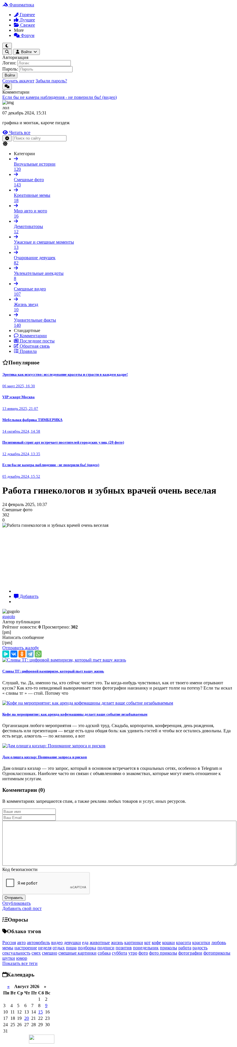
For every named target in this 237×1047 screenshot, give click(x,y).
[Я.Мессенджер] (5, 654)
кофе (156, 942)
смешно (49, 952)
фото (143, 952)
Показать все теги (20, 963)
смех (36, 952)
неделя (44, 947)
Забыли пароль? (51, 80)
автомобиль (38, 942)
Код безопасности (20, 869)
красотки (201, 942)
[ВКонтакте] (13, 654)
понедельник (146, 947)
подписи (105, 947)
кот (147, 942)
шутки (8, 958)
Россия (9, 942)
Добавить (28, 596)
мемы (7, 947)
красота (183, 942)
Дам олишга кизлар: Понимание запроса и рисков (44, 757)
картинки (133, 942)
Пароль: (10, 68)
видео (57, 942)
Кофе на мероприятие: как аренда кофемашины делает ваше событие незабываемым (74, 714)
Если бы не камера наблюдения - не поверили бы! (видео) (59, 97)
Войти (10, 75)
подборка (87, 947)
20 (26, 1018)
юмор (21, 958)
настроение (25, 947)
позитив (124, 947)
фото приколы (163, 952)
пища (71, 947)
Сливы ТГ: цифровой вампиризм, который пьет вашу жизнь (53, 671)
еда (85, 942)
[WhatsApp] (38, 654)
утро (132, 952)
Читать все (19, 132)
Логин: (9, 62)
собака (104, 952)
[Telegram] (30, 654)
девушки (72, 942)
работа (184, 947)
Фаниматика (21, 4)
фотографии (190, 952)
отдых (59, 947)
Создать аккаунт (18, 80)
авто (21, 942)
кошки (168, 942)
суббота (119, 952)
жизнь (117, 942)
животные (100, 942)
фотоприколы (216, 952)
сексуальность (16, 952)
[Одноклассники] (21, 654)
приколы (168, 947)
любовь (218, 942)
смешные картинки (77, 952)
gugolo (8, 616)
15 (40, 1011)
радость (200, 947)
